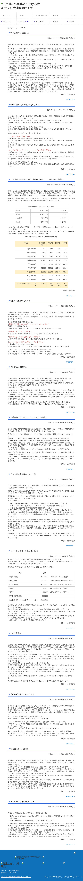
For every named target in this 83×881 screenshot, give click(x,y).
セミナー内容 (40, 21)
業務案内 (55, 15)
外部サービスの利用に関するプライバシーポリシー (16, 877)
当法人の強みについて (42, 15)
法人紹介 (22, 15)
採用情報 (71, 21)
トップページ (6, 15)
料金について (6, 21)
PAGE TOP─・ (70, 99)
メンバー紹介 (73, 15)
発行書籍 (55, 21)
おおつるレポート (24, 21)
